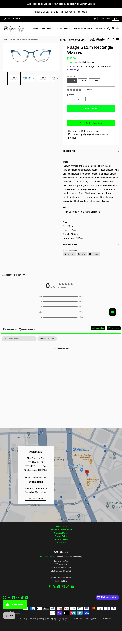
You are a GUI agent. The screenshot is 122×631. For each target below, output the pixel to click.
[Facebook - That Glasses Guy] (59, 586)
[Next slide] (57, 78)
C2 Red (83, 81)
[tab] (27, 329)
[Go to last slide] (5, 78)
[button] (14, 78)
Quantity (70, 95)
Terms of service (77, 619)
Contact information (106, 619)
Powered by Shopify (37, 619)
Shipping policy (91, 619)
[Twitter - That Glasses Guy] (50, 586)
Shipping (70, 62)
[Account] (113, 29)
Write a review (113, 328)
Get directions (36, 498)
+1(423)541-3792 (47, 556)
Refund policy (51, 619)
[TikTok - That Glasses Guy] (112, 39)
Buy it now (91, 108)
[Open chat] (112, 312)
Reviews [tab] (10, 329)
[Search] (108, 29)
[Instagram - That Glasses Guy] (108, 39)
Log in (94, 19)
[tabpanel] (61, 358)
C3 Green (94, 81)
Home (5, 39)
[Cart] (117, 29)
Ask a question (98, 328)
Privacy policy (64, 619)
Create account (104, 19)
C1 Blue (72, 81)
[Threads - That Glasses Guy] (54, 586)
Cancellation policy (61, 621)
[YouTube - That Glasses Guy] (117, 39)
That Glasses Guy (20, 619)
